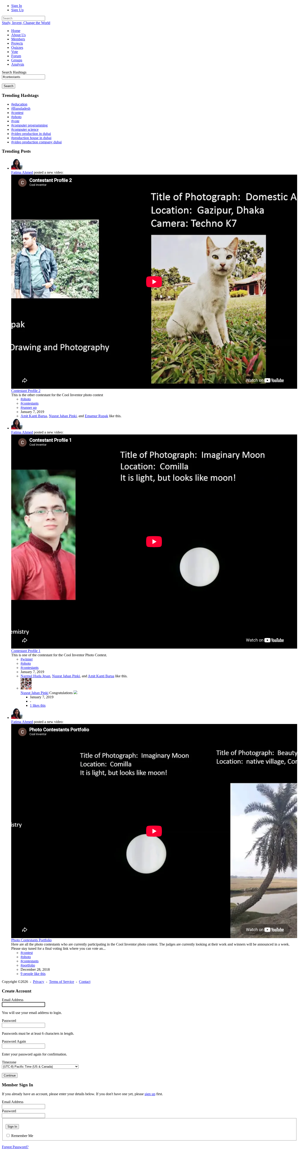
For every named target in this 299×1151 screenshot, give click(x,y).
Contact (84, 982)
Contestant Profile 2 (25, 391)
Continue (10, 1075)
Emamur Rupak (96, 416)
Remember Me (22, 1136)
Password (9, 1021)
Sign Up (17, 10)
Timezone (9, 1062)
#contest (17, 113)
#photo (16, 117)
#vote (15, 121)
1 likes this (38, 705)
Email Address (12, 1000)
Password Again (14, 1041)
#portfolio (28, 965)
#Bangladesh (20, 108)
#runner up (29, 408)
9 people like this (33, 974)
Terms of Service (61, 982)
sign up (150, 1094)
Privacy (38, 982)
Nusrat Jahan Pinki (63, 416)
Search (8, 86)
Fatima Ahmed (22, 172)
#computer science (25, 129)
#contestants (30, 403)
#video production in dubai (31, 134)
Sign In (16, 6)
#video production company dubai (36, 142)
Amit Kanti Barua (34, 416)
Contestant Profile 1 (25, 651)
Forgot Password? (15, 1147)
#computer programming (29, 125)
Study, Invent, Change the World (26, 23)
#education (19, 104)
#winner (27, 659)
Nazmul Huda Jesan (35, 676)
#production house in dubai (31, 138)
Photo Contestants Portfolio (31, 940)
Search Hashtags (14, 72)
